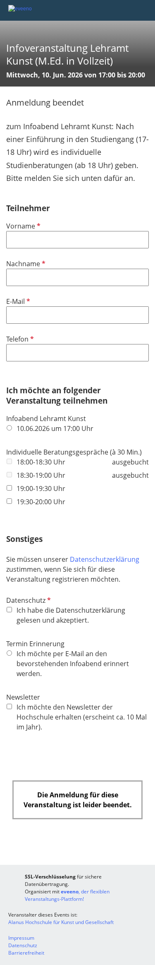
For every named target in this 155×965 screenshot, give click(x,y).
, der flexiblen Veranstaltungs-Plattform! (67, 895)
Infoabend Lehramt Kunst (46, 418)
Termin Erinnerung (35, 643)
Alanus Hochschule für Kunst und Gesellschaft (61, 922)
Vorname (22, 226)
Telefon (19, 339)
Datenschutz (27, 600)
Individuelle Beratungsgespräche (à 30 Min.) (74, 452)
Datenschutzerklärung (104, 559)
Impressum (21, 937)
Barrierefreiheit (26, 952)
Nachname (25, 263)
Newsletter (23, 697)
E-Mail (17, 301)
